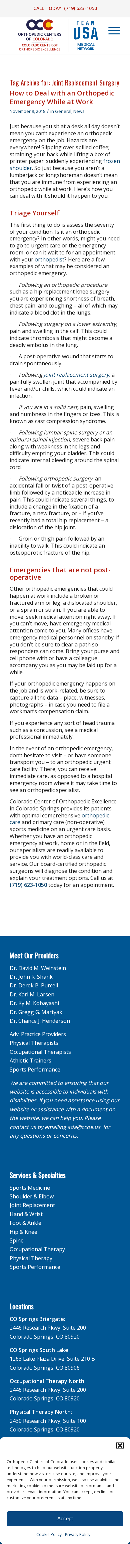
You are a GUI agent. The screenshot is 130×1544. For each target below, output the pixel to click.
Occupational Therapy (37, 1249)
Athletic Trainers (30, 1060)
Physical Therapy (31, 1258)
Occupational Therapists (40, 1051)
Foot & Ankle (25, 1222)
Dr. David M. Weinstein (38, 968)
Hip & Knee (23, 1231)
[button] (120, 1445)
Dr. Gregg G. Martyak (36, 1012)
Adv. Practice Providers (38, 1034)
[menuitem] (111, 30)
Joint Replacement (32, 1205)
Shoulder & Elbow (32, 1196)
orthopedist (48, 259)
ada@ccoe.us (83, 1127)
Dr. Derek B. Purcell (34, 985)
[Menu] (111, 30)
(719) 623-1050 (80, 8)
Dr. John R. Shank (31, 976)
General (63, 111)
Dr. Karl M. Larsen (32, 994)
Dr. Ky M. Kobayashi (34, 1003)
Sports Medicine (30, 1187)
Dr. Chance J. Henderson (40, 1020)
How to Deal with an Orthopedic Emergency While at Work (62, 97)
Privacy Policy (77, 1534)
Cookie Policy (49, 1534)
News (79, 111)
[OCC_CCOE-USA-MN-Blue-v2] (54, 35)
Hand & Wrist (26, 1214)
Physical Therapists (34, 1042)
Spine (17, 1240)
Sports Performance (35, 1069)
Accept (65, 1518)
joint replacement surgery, (77, 374)
